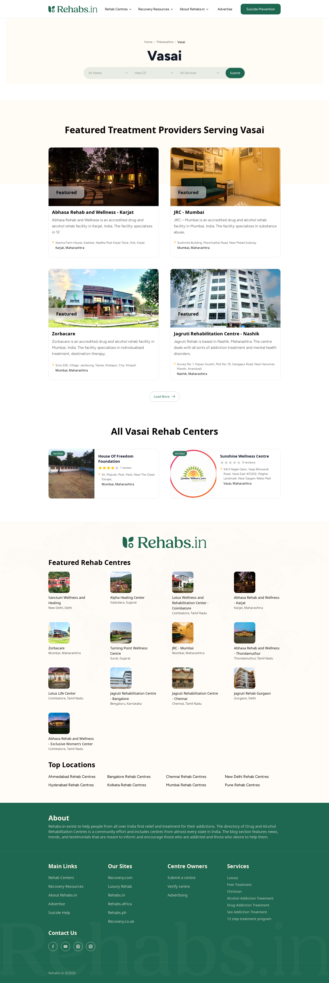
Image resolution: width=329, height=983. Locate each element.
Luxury (232, 877)
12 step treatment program (249, 918)
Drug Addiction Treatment (248, 905)
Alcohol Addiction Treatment (250, 898)
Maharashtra (165, 42)
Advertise (225, 9)
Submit (235, 73)
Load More (161, 396)
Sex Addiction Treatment (247, 912)
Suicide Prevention (260, 9)
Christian (234, 891)
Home (148, 42)
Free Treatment (239, 884)
